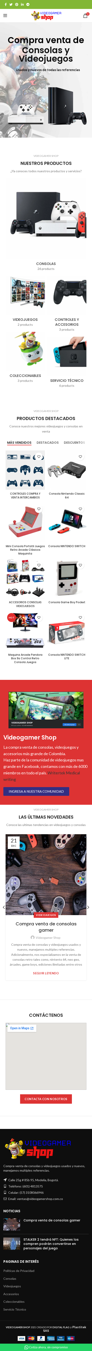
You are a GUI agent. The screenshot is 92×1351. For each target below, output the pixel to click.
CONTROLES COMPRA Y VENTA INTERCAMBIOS (25, 495)
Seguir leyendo (46, 973)
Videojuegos (46, 915)
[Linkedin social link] (22, 4)
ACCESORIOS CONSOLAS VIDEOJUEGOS (25, 604)
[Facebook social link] (5, 4)
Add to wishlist (39, 456)
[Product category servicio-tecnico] (66, 364)
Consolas (9, 1278)
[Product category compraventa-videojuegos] (25, 303)
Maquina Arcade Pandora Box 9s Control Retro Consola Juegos (25, 658)
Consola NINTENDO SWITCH (66, 546)
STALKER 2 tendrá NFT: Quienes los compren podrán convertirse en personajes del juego (51, 1243)
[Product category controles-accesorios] (66, 305)
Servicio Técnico (14, 1309)
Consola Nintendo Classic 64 (67, 495)
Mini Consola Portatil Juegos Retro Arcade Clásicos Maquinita (25, 550)
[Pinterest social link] (17, 4)
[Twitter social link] (11, 4)
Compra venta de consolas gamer (46, 927)
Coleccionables (14, 1301)
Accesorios (11, 1294)
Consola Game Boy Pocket (66, 602)
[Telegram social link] (28, 4)
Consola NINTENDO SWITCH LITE (66, 656)
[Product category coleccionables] (25, 359)
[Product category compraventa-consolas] (46, 226)
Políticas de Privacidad (18, 1271)
